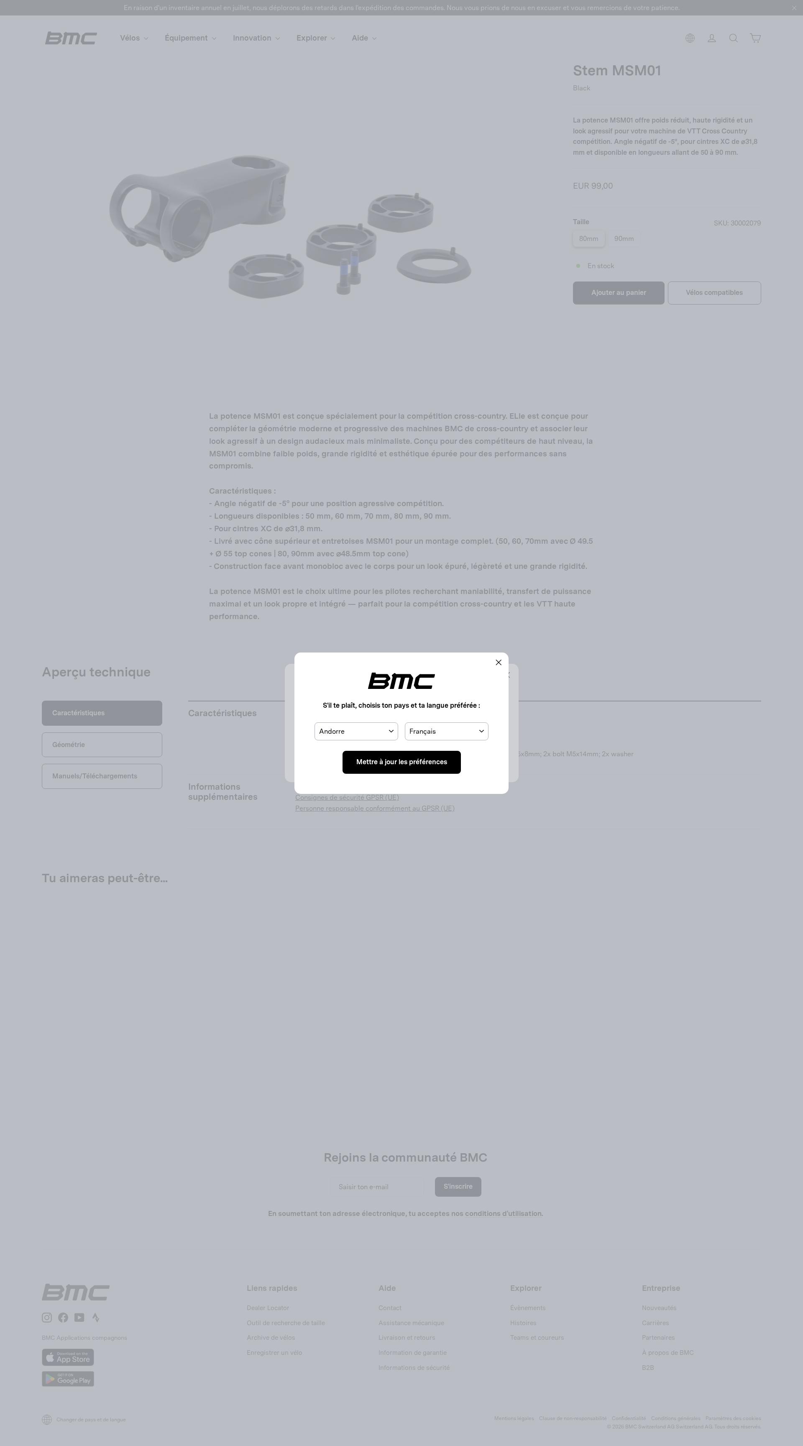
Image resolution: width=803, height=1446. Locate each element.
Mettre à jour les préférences (401, 762)
